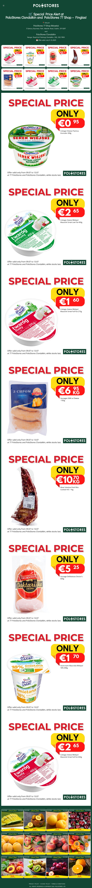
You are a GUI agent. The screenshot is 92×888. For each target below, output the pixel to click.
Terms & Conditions (58, 884)
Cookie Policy (45, 884)
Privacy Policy (34, 884)
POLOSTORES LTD (60, 886)
